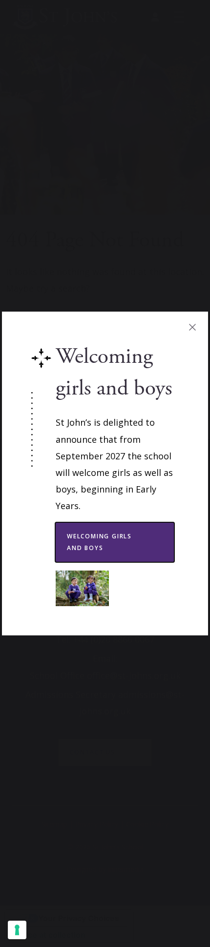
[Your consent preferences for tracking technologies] (17, 930)
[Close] (192, 327)
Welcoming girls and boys (99, 542)
